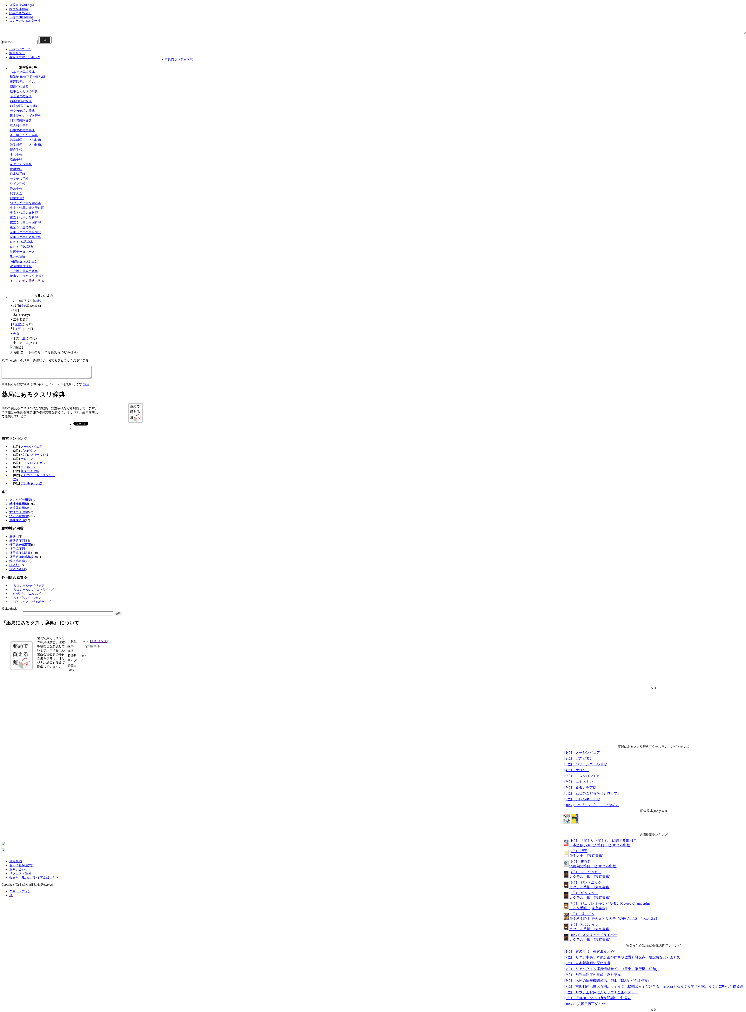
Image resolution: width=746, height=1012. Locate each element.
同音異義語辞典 (21, 120)
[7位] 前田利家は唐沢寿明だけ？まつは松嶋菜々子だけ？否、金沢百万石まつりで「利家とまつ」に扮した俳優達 (653, 986)
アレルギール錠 (31, 483)
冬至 (18, 329)
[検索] (45, 40)
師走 (23, 305)
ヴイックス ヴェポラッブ (32, 601)
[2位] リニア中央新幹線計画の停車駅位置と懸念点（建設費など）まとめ (622, 957)
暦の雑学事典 (19, 125)
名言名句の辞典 (21, 96)
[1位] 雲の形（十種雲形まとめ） (590, 951)
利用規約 (15, 861)
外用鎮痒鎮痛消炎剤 (23, 557)
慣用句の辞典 (19, 86)
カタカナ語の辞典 (22, 110)
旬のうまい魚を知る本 (25, 203)
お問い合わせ (18, 869)
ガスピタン (28, 450)
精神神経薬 (17, 520)
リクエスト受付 (20, 873)
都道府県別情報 (21, 266)
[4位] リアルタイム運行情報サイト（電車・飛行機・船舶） (611, 969)
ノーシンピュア (31, 446)
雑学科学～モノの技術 (25, 140)
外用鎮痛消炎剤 (20, 552)
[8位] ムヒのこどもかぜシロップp (591, 793)
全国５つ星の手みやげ (25, 232)
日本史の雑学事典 (22, 130)
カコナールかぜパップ (28, 585)
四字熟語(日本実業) (23, 106)
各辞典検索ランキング (24, 57)
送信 (86, 384)
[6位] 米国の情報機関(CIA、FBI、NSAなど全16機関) (606, 980)
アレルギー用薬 (20, 499)
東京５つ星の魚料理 (24, 217)
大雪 (18, 324)
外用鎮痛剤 (17, 548)
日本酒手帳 (17, 174)
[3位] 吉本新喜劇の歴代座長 (587, 963)
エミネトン (28, 467)
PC (11, 895)
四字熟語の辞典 (21, 101)
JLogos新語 (17, 256)
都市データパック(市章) (26, 276)
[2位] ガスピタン (578, 758)
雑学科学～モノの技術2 (26, 144)
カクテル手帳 (19, 178)
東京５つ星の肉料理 (24, 212)
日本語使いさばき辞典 (25, 115)
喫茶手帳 (16, 159)
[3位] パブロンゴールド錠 (585, 764)
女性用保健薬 (18, 512)
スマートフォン (20, 891)
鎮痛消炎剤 (17, 569)
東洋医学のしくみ (22, 81)
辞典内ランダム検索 (179, 59)
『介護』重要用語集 (24, 271)
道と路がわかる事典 (24, 135)
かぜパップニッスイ (27, 593)
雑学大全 (16, 193)
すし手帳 (16, 154)
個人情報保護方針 (21, 865)
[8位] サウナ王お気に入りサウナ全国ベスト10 (601, 992)
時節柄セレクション (24, 261)
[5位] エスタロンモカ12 (583, 776)
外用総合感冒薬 (20, 544)
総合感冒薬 (17, 561)
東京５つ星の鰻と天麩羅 (27, 208)
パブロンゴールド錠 (35, 454)
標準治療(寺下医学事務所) (28, 76)
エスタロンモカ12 (33, 463)
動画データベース (22, 251)
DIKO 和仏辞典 (21, 246)
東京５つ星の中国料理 (25, 222)
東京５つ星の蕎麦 (22, 227)
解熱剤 (14, 536)
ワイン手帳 (17, 183)
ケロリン (27, 458)
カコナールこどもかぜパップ (33, 589)
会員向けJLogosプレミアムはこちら (34, 877)
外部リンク (99, 641)
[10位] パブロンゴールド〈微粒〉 (591, 805)
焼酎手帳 (16, 169)
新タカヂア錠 (30, 471)
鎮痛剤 (14, 565)
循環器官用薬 (18, 508)
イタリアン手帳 (21, 164)
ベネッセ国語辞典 (22, 72)
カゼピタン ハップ (27, 597)
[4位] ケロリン (576, 770)
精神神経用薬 (18, 504)
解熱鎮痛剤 (17, 540)
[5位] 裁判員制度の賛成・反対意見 (592, 975)
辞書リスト (17, 53)
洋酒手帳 (16, 188)
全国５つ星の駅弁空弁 (25, 237)
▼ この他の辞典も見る (27, 280)
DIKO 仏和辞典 (21, 242)
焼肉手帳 (16, 149)
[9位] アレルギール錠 (582, 799)
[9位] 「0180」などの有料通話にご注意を (597, 998)
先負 (16, 333)
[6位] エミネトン (578, 782)
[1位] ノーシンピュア (582, 752)
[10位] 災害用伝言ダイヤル (586, 1004)
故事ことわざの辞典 (24, 91)
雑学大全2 (17, 198)
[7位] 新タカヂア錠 (580, 787)
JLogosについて (20, 49)
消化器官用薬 (18, 516)
